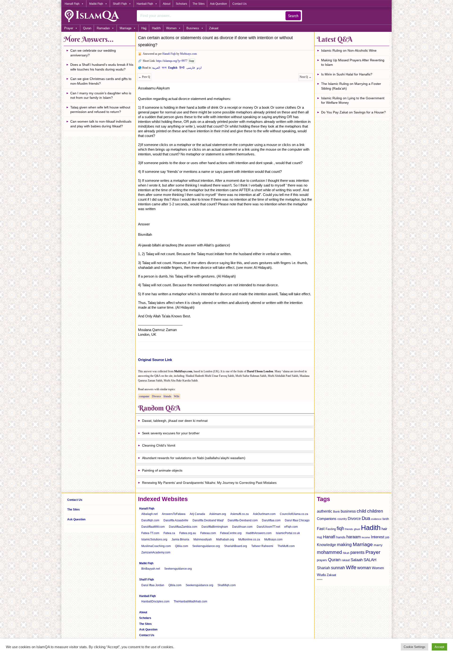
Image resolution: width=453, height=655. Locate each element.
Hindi (182, 68)
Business (192, 28)
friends (167, 396)
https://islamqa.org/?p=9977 (171, 60)
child (361, 511)
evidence (376, 519)
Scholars (181, 3)
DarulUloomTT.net (268, 526)
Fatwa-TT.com (150, 533)
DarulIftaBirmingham (214, 526)
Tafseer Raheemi (262, 546)
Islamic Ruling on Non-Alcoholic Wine (349, 50)
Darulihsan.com (242, 526)
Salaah (357, 559)
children (375, 511)
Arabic (156, 68)
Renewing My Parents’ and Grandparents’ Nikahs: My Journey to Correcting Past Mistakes (209, 483)
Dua (366, 518)
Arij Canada (197, 514)
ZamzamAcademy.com (155, 552)
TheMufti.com (286, 546)
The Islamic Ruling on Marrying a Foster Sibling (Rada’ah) (351, 86)
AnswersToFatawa (173, 514)
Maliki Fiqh (96, 3)
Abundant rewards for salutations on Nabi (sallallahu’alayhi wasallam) (193, 458)
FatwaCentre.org (231, 533)
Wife (176, 396)
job (387, 537)
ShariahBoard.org (235, 546)
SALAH (370, 560)
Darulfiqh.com (150, 520)
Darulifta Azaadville (176, 520)
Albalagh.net (149, 514)
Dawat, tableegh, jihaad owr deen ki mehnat (175, 421)
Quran (87, 28)
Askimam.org (217, 514)
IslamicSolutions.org (154, 539)
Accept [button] (439, 647)
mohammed (329, 552)
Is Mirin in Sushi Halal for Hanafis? (346, 74)
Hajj (144, 28)
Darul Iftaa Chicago (297, 520)
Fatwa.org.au (187, 533)
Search (293, 16)
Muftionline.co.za (249, 539)
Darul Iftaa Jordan (152, 585)
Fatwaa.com (208, 533)
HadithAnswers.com (259, 533)
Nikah (346, 552)
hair (384, 529)
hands (340, 537)
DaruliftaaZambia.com (183, 526)
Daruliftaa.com (271, 520)
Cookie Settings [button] (414, 647)
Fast (321, 528)
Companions (326, 519)
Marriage (125, 28)
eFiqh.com (291, 526)
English (172, 68)
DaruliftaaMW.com (153, 526)
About (166, 3)
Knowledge (326, 545)
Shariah (323, 568)
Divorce (156, 396)
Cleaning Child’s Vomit (158, 445)
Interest (377, 537)
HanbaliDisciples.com (155, 601)
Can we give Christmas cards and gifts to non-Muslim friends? (100, 81)
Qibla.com (181, 546)
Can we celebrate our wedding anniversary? (93, 53)
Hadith (156, 28)
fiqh (340, 528)
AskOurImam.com (264, 514)
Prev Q (144, 77)
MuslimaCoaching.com (156, 546)
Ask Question (218, 3)
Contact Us (239, 3)
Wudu (321, 575)
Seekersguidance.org (206, 546)
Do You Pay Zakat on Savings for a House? (353, 112)
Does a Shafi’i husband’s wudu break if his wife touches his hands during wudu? (101, 67)
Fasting (331, 529)
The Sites (199, 3)
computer (144, 396)
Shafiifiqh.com (227, 585)
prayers (322, 560)
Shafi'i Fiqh (120, 3)
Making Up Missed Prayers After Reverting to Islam (352, 62)
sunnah (338, 567)
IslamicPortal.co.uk (288, 533)
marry (378, 545)
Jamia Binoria (180, 539)
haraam (353, 536)
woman (364, 567)
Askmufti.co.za (239, 514)
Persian (190, 68)
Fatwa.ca (169, 533)
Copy (191, 60)
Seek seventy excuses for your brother (171, 433)
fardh (385, 519)
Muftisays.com (188, 53)
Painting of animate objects (162, 470)
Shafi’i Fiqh (146, 579)
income (366, 537)
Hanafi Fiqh (72, 3)
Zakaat (213, 28)
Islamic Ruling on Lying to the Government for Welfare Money (352, 100)
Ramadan (103, 28)
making (344, 544)
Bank (336, 511)
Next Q (305, 77)
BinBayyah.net (150, 568)
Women (171, 28)
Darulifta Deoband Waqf (208, 520)
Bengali (164, 68)
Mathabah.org (225, 539)
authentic (324, 511)
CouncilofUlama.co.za (294, 514)
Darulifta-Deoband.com (243, 520)
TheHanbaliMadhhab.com (190, 601)
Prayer (68, 28)
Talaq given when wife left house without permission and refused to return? (100, 109)
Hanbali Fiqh (145, 3)
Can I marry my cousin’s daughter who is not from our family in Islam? (100, 95)
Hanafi (329, 537)
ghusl (357, 529)
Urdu (199, 68)
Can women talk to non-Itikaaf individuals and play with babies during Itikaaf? (100, 124)
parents (357, 552)
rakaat (346, 560)
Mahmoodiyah (202, 539)
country (342, 519)
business (348, 511)
